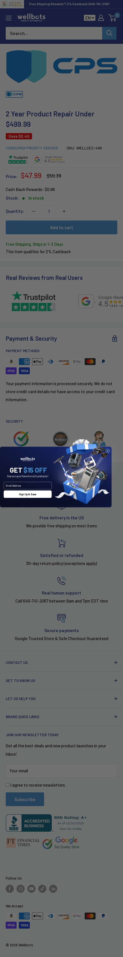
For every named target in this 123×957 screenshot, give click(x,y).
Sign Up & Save (27, 494)
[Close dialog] (108, 451)
